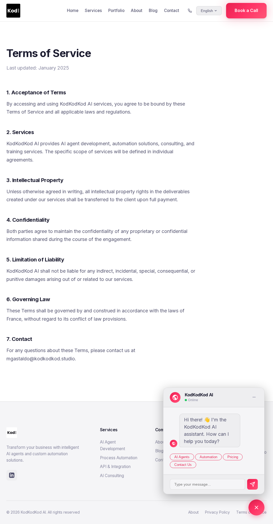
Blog (153, 10)
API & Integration (115, 466)
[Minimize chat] (254, 397)
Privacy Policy (217, 512)
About (136, 10)
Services (93, 10)
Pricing (232, 457)
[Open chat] (256, 507)
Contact (171, 10)
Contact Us (183, 465)
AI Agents (182, 457)
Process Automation (118, 457)
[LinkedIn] (11, 475)
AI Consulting (112, 475)
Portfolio (116, 10)
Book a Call (246, 10)
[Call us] (190, 11)
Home (72, 10)
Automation (208, 457)
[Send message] (252, 484)
